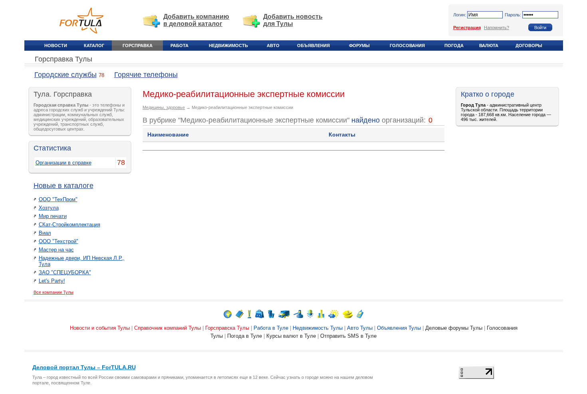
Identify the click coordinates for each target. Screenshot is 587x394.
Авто (273, 45)
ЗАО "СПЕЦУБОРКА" (65, 272)
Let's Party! (52, 281)
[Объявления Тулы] (298, 314)
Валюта (488, 45)
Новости (55, 45)
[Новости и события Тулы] (228, 314)
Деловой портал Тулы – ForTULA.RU (84, 367)
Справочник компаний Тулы (167, 328)
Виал (45, 233)
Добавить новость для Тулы (293, 20)
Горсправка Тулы (63, 59)
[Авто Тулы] (284, 314)
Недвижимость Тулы (318, 328)
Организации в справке (63, 163)
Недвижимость (228, 45)
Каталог (94, 45)
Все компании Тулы (53, 292)
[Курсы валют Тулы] (348, 314)
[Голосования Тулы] (320, 314)
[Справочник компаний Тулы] (240, 314)
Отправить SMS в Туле (348, 336)
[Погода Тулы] (333, 314)
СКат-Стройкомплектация (69, 225)
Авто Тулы (360, 328)
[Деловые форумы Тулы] (310, 314)
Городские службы (65, 75)
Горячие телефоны (146, 75)
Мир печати (53, 216)
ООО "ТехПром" (58, 199)
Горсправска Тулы (227, 328)
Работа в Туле (271, 328)
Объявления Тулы (399, 328)
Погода (454, 45)
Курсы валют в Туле (291, 336)
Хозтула (49, 208)
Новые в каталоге (63, 186)
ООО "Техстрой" (58, 241)
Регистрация (467, 27)
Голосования (407, 45)
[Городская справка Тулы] (249, 314)
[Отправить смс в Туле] (360, 314)
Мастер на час (56, 250)
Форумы (359, 45)
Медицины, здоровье (164, 107)
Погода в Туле (244, 336)
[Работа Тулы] (259, 314)
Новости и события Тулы (100, 328)
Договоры (529, 45)
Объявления (313, 45)
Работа (179, 45)
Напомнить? (496, 27)
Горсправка (138, 45)
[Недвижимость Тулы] (271, 314)
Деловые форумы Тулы (453, 328)
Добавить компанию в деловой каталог (196, 20)
